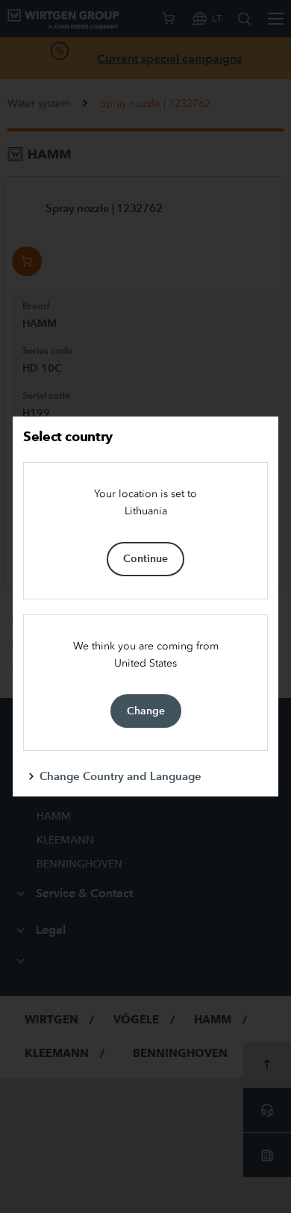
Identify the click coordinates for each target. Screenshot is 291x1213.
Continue (145, 558)
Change (146, 710)
